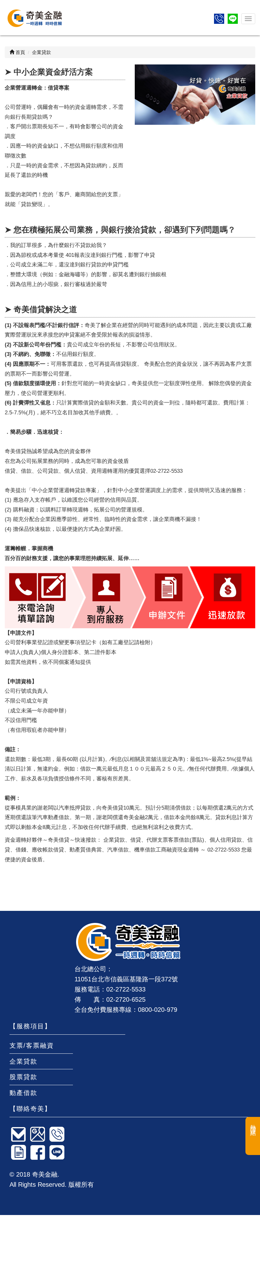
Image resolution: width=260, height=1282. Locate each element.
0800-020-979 (157, 1009)
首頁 (19, 52)
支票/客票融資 (32, 1045)
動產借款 (23, 1092)
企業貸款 (23, 1061)
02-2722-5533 (126, 989)
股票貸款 (23, 1076)
